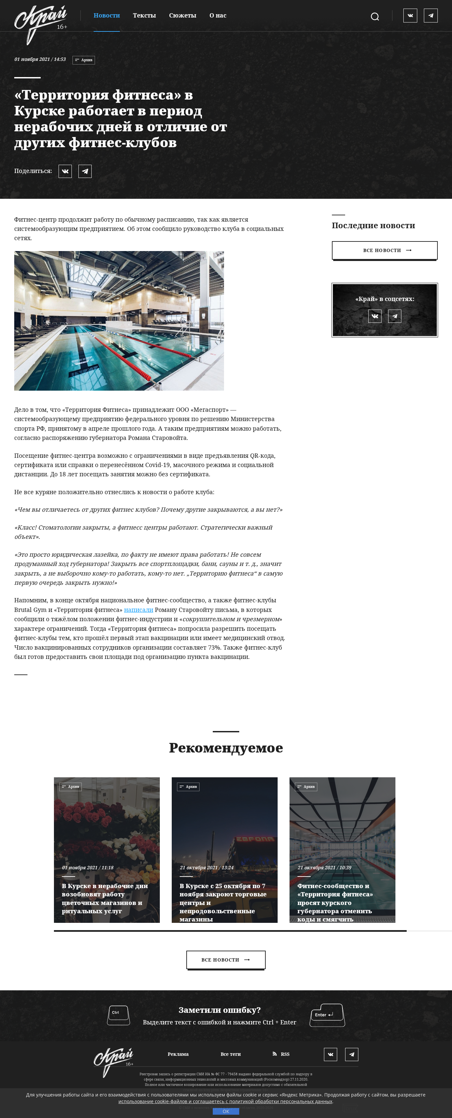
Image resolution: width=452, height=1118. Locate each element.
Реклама (178, 1054)
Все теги (231, 1054)
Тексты (144, 15)
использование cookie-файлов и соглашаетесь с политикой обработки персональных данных (225, 1101)
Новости (107, 15)
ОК (226, 1111)
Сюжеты (182, 15)
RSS (285, 1054)
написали (138, 610)
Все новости (382, 250)
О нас (217, 15)
